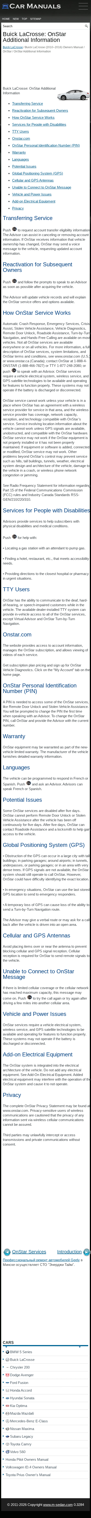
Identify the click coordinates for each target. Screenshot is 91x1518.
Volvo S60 (17, 1452)
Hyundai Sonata (22, 1398)
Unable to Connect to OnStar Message (41, 187)
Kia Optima (18, 1406)
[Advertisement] (45, 71)
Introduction (69, 1251)
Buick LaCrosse (13, 47)
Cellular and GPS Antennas (33, 180)
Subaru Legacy (21, 1436)
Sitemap (35, 18)
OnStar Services (29, 1251)
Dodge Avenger (22, 1375)
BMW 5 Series (21, 1352)
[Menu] (83, 10)
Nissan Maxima (22, 1429)
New (16, 18)
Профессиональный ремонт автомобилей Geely (41, 1260)
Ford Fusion (19, 1383)
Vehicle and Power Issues (32, 194)
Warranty (19, 152)
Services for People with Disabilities (39, 124)
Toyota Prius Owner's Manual (28, 1475)
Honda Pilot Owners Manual (27, 1459)
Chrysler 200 (20, 1367)
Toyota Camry (21, 1444)
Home (6, 18)
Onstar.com (21, 138)
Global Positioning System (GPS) (37, 173)
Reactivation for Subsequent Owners (40, 110)
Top (24, 18)
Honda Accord (21, 1390)
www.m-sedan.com (58, 1505)
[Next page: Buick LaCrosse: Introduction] (86, 1253)
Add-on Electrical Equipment (33, 201)
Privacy (18, 208)
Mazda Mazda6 (22, 1413)
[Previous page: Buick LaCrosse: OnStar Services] (7, 1253)
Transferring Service (27, 103)
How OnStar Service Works (33, 117)
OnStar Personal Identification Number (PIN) (46, 145)
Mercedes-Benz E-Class (29, 1421)
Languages (20, 159)
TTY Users (20, 131)
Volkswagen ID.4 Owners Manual (31, 1467)
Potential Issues (24, 166)
